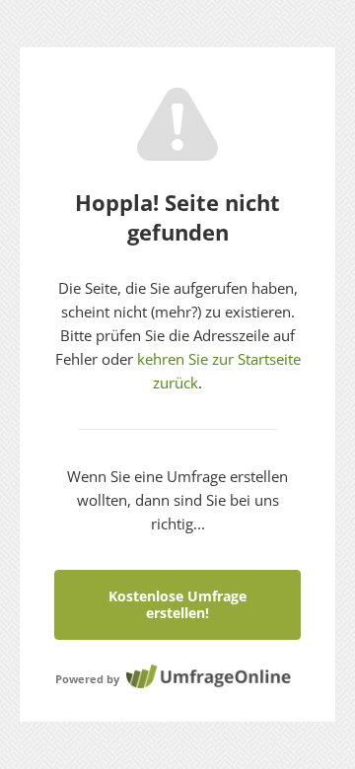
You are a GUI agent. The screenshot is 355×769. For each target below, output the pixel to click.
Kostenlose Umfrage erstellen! (177, 604)
